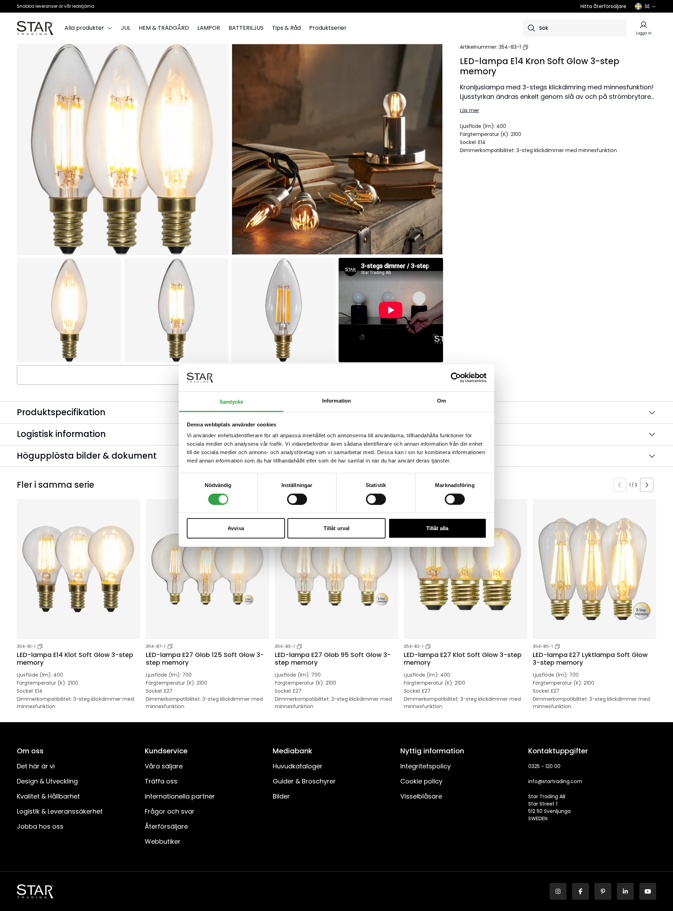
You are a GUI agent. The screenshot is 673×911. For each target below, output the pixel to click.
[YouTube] (647, 891)
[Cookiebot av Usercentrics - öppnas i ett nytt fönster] (456, 377)
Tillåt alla (437, 528)
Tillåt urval (336, 528)
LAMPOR (208, 28)
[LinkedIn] (625, 891)
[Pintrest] (602, 891)
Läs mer (469, 110)
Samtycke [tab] (231, 402)
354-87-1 (155, 646)
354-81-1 (26, 646)
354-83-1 (510, 46)
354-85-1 (543, 646)
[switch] (297, 499)
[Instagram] (558, 891)
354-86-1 (285, 646)
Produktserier (328, 28)
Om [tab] (441, 401)
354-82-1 (413, 646)
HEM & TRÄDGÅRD (164, 28)
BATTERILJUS (246, 28)
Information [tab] (336, 401)
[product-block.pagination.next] (646, 485)
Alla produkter (84, 28)
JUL (125, 28)
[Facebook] (580, 891)
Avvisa (235, 528)
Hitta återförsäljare (603, 6)
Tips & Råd (286, 28)
